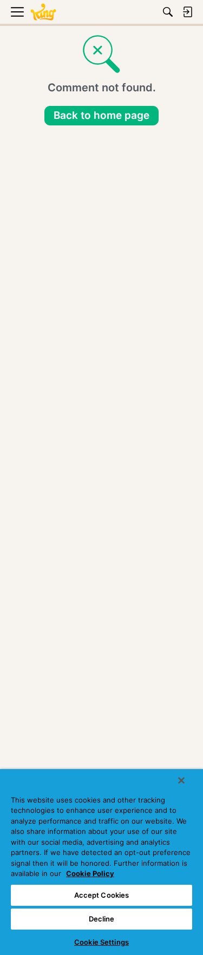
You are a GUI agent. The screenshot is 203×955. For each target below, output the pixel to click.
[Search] (168, 12)
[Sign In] (187, 12)
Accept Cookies (101, 895)
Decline (102, 918)
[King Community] (43, 12)
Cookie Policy (90, 873)
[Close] (181, 780)
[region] (101, 862)
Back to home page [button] (101, 115)
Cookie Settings (101, 942)
